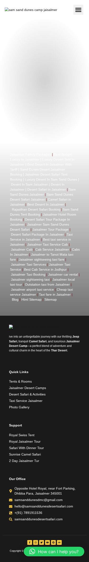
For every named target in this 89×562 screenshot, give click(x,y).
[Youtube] (47, 542)
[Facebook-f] (29, 542)
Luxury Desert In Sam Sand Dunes (51, 179)
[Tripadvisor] (59, 542)
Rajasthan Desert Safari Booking (36, 209)
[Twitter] (41, 542)
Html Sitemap (31, 299)
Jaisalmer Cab (22, 249)
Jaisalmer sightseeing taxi (30, 279)
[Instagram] (35, 542)
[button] (78, 10)
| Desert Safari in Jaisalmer (45, 189)
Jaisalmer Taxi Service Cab (47, 244)
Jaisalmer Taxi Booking (28, 274)
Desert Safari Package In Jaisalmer (37, 234)
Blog (15, 299)
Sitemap (50, 299)
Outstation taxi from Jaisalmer (47, 284)
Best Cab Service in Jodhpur (45, 269)
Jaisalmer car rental (63, 274)
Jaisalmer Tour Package (51, 229)
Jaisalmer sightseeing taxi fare (41, 259)
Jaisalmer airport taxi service (32, 289)
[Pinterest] (53, 542)
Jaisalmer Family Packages (30, 154)
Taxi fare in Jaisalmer (55, 294)
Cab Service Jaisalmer (52, 249)
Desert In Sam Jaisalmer (29, 184)
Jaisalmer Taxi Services (28, 264)
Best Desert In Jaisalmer (45, 204)
